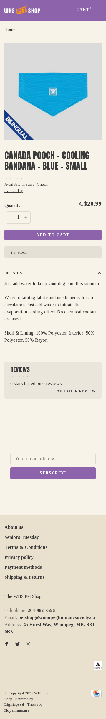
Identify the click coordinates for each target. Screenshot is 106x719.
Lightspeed (14, 704)
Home (9, 29)
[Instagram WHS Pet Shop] (28, 644)
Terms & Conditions (25, 547)
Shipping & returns (24, 577)
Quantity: (13, 205)
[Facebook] (6, 644)
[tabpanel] (53, 91)
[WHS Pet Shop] (98, 665)
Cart (83, 9)
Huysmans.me (16, 710)
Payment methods (23, 567)
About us (13, 527)
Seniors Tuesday (21, 537)
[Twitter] (17, 644)
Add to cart (52, 235)
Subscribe (53, 473)
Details (13, 273)
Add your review (76, 391)
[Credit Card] (96, 695)
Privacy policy (19, 557)
